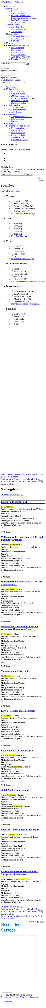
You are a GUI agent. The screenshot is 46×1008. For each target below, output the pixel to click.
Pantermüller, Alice (21, 206)
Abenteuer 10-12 (20, 299)
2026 (16, 224)
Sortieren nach (7, 479)
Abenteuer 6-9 (19, 301)
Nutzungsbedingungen (29, 997)
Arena (16, 249)
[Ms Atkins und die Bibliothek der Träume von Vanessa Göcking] (19, 948)
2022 (16, 234)
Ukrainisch (18, 321)
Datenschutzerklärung (10, 997)
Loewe (16, 246)
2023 (16, 231)
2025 (16, 226)
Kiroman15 (18, 276)
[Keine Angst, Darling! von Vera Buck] (19, 962)
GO (27, 63)
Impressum (7, 1001)
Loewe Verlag (19, 254)
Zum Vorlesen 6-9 (21, 294)
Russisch (17, 316)
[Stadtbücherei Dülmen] (11, 2)
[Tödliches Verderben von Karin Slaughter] (7, 992)
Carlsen (17, 251)
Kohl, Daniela (19, 203)
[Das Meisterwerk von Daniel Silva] (31, 962)
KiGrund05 (18, 279)
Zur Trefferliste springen (11, 191)
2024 (16, 229)
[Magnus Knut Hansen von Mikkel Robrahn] (31, 948)
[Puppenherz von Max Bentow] (19, 977)
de (15, 324)
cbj (15, 256)
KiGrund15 (18, 271)
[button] (41, 179)
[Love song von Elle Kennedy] (7, 962)
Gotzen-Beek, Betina (22, 209)
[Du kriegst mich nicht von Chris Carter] (7, 977)
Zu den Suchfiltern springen (12, 495)
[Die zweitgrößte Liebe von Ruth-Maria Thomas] (31, 977)
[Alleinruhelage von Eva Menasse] (7, 948)
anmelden (5, 68)
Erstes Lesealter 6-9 (22, 291)
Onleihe (17, 269)
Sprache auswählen (9, 71)
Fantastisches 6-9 (21, 296)
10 (16, 481)
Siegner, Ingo (19, 201)
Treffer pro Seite (7, 484)
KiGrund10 (18, 274)
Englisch (17, 319)
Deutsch (17, 314)
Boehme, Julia (19, 211)
